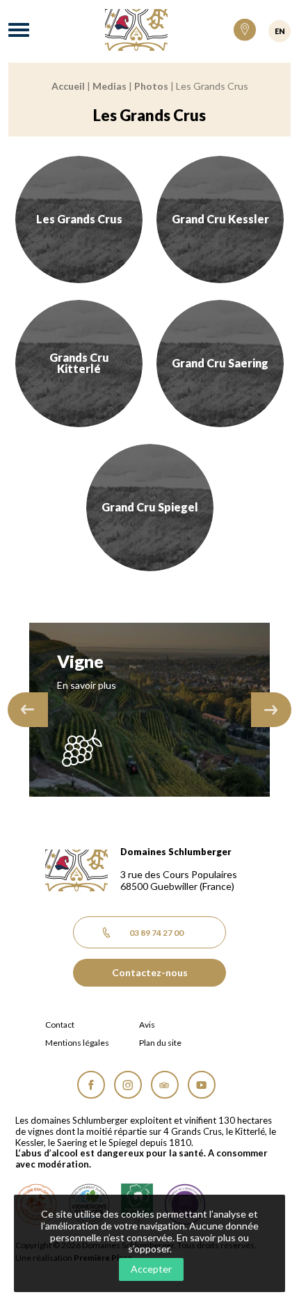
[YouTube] (202, 1085)
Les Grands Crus (79, 218)
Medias (109, 86)
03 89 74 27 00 (156, 932)
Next (271, 710)
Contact (59, 1025)
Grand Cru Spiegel (150, 506)
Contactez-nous (150, 972)
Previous (28, 710)
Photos (151, 86)
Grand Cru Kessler (220, 218)
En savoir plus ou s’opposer (189, 1243)
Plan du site (160, 1043)
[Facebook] (91, 1085)
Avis (147, 1025)
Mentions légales (77, 1043)
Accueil (68, 86)
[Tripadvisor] (165, 1085)
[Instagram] (128, 1085)
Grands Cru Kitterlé (79, 363)
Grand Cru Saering (220, 362)
